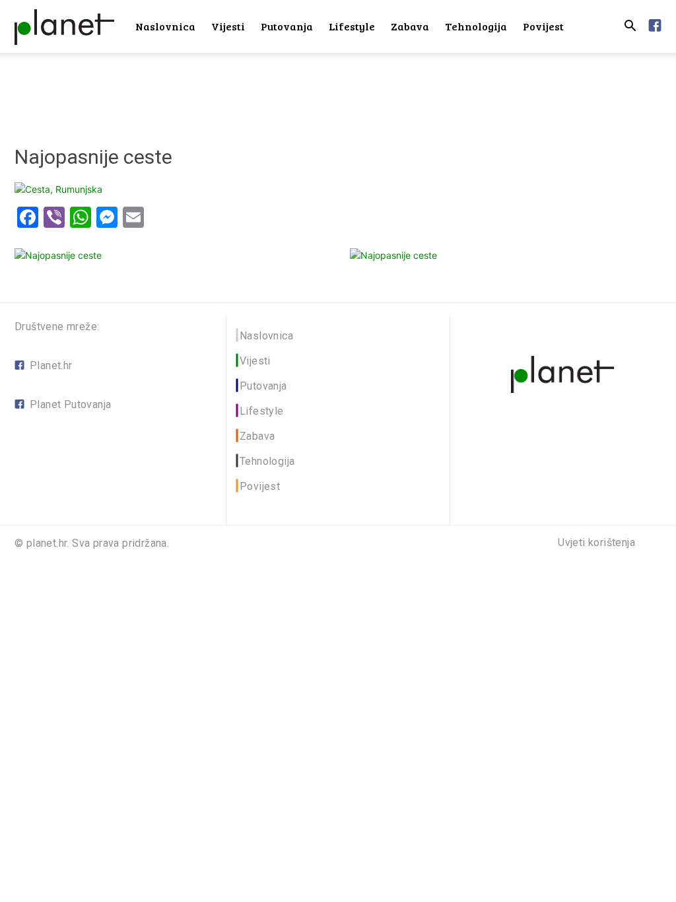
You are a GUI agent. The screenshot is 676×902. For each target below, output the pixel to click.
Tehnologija (476, 26)
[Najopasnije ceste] (58, 189)
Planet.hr (51, 365)
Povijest (543, 26)
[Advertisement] (338, 88)
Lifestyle (352, 26)
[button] (630, 27)
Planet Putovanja (70, 404)
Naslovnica (165, 26)
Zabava (410, 26)
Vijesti (228, 26)
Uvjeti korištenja (596, 543)
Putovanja (287, 26)
